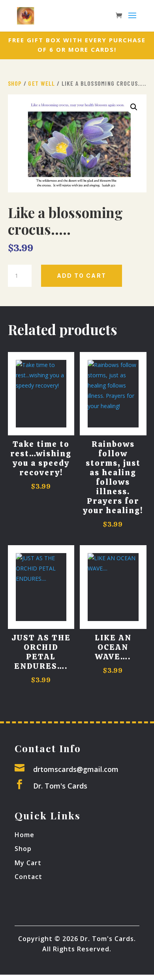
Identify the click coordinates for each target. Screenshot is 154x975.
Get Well (41, 83)
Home (24, 834)
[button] (134, 107)
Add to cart (81, 275)
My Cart (28, 862)
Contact (28, 876)
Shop (15, 83)
